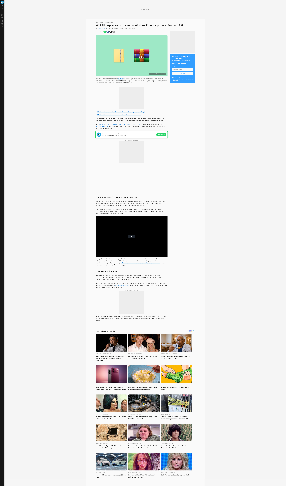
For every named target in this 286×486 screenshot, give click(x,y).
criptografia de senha (122, 285)
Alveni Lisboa (101, 28)
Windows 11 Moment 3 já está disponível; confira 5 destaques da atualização (121, 112)
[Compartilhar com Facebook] (107, 32)
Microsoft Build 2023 (102, 126)
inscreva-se (182, 73)
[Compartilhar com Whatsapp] (104, 32)
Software (107, 22)
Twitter (120, 79)
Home (97, 22)
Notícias (101, 22)
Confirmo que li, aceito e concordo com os (183, 79)
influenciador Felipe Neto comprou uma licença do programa (140, 263)
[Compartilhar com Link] (113, 32)
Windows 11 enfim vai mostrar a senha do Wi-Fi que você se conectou (119, 115)
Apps (112, 22)
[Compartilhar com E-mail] (110, 32)
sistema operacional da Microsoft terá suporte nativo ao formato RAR (119, 124)
